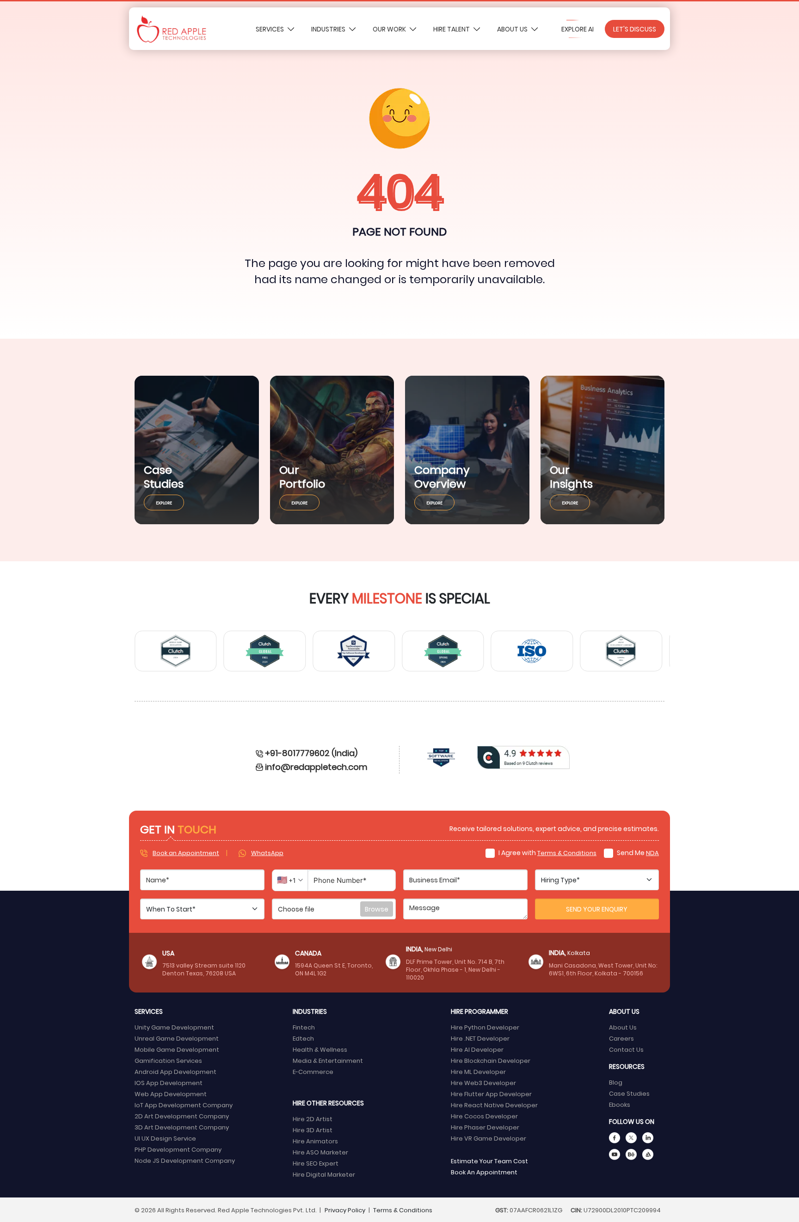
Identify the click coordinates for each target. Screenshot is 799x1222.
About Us (513, 29)
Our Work (390, 29)
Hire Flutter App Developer (491, 1094)
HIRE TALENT (452, 29)
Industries (329, 29)
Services (270, 29)
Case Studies (629, 1093)
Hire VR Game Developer (488, 1138)
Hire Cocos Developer (484, 1116)
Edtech (303, 1038)
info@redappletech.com (316, 766)
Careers (621, 1038)
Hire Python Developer (485, 1027)
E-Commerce (313, 1071)
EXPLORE (164, 502)
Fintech (304, 1027)
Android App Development (175, 1071)
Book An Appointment (484, 1172)
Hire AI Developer (477, 1049)
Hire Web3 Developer (483, 1082)
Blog (615, 1082)
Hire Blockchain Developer (490, 1060)
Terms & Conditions (566, 852)
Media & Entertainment (328, 1060)
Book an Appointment (186, 852)
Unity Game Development (174, 1027)
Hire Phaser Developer (485, 1127)
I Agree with (546, 852)
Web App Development (171, 1094)
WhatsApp (267, 852)
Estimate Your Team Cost (489, 1161)
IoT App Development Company (184, 1105)
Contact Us (626, 1049)
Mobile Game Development (177, 1049)
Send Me (637, 852)
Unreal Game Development (177, 1038)
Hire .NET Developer (480, 1038)
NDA (652, 852)
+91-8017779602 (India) (311, 752)
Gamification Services (168, 1060)
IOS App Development (169, 1082)
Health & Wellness (320, 1049)
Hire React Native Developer (494, 1105)
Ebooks (619, 1104)
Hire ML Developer (478, 1071)
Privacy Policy (345, 1210)
